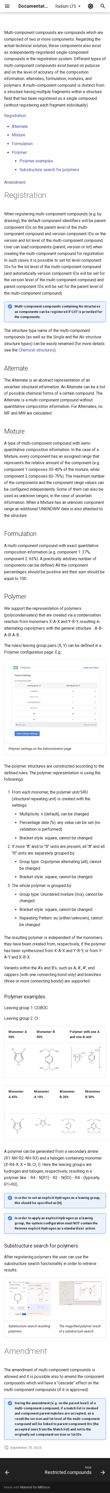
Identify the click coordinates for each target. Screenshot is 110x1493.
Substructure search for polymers (49, 169)
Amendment (15, 182)
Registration (15, 115)
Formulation (22, 143)
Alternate (20, 126)
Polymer (19, 152)
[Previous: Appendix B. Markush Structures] (7, 1471)
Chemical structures (36, 350)
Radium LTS (65, 6)
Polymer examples (36, 161)
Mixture (18, 135)
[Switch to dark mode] (90, 6)
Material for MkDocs (35, 1487)
